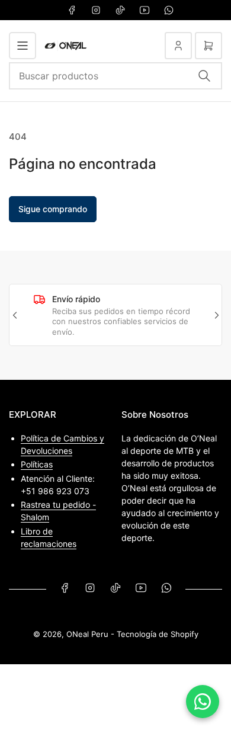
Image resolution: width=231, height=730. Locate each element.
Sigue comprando (52, 209)
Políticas (37, 464)
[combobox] (115, 75)
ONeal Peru (87, 634)
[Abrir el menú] (22, 45)
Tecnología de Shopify (157, 634)
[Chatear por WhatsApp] (202, 701)
